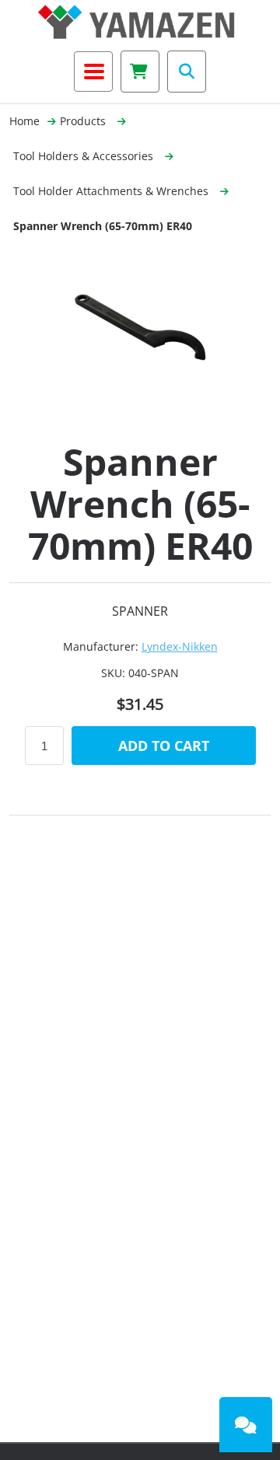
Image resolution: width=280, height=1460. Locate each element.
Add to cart (163, 745)
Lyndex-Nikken (180, 646)
